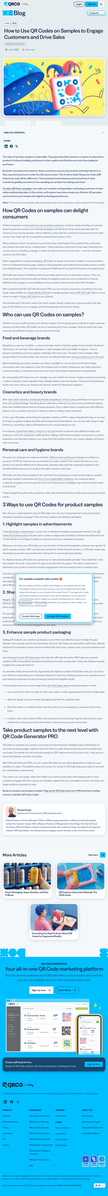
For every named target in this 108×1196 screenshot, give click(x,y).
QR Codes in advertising (21, 531)
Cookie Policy (25, 602)
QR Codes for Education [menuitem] (39, 1133)
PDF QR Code (83, 292)
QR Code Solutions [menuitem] (11, 1121)
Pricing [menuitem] (6, 1127)
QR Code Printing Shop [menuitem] (39, 1159)
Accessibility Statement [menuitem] (92, 1127)
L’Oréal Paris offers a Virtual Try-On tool (35, 431)
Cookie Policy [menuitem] (61, 1145)
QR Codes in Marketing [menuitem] (39, 1116)
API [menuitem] (4, 1139)
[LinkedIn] (5, 1101)
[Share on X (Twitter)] (16, 146)
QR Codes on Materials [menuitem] (39, 1121)
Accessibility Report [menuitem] (90, 1133)
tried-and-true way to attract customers (44, 225)
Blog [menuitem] (31, 1165)
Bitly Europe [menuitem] (87, 1116)
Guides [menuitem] (6, 1145)
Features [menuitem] (7, 1116)
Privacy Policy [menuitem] (62, 1139)
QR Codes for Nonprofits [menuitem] (40, 1139)
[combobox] (96, 13)
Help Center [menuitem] (61, 1116)
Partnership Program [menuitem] (91, 1121)
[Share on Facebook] (11, 146)
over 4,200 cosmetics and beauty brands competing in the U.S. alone (42, 399)
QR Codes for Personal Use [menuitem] (40, 1145)
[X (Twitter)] (18, 1101)
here (88, 1179)
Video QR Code (28, 296)
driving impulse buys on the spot (87, 356)
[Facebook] (11, 1101)
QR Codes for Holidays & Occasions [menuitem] (39, 1152)
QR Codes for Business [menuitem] (39, 1127)
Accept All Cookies (57, 616)
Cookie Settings (31, 616)
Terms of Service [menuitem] (63, 1127)
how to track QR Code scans (26, 657)
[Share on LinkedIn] (6, 146)
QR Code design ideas (58, 685)
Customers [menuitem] (8, 1133)
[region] (54, 598)
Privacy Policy (41, 602)
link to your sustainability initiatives (55, 479)
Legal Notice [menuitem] (61, 1133)
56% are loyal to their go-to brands (67, 457)
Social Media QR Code (39, 292)
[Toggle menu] (101, 4)
